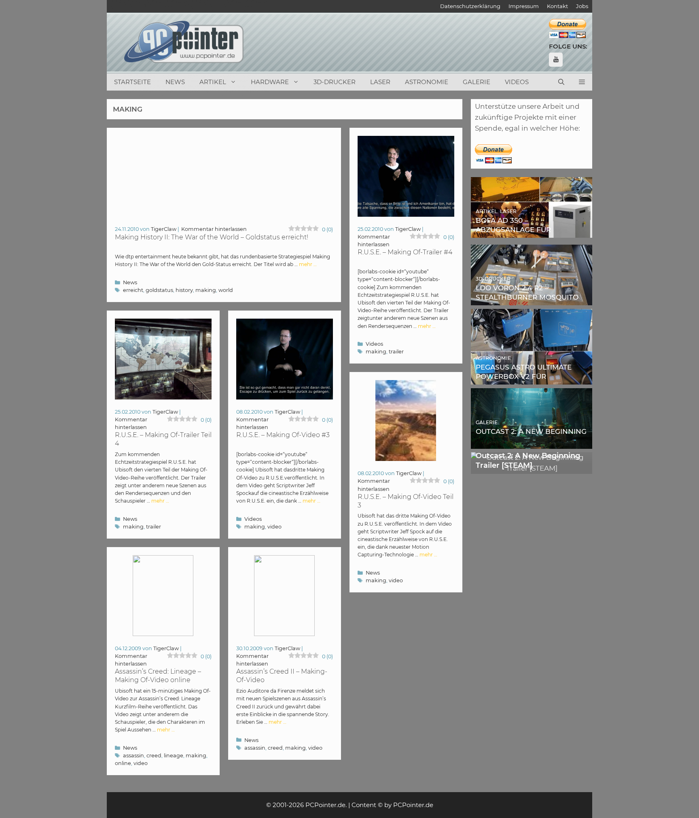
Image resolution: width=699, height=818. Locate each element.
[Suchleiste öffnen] (561, 82)
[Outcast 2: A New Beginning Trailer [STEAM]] (531, 468)
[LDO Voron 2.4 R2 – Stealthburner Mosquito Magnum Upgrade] (531, 300)
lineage (173, 755)
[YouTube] (556, 60)
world (225, 290)
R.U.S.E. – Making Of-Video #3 (283, 435)
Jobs (582, 6)
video (274, 527)
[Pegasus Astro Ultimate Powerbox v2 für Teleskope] (531, 379)
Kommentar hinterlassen (214, 229)
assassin (133, 755)
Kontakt (557, 6)
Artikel (212, 82)
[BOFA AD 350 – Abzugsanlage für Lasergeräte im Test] (531, 232)
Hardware (270, 82)
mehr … (308, 264)
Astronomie (426, 82)
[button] (582, 82)
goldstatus (159, 290)
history (184, 290)
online (123, 763)
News (175, 82)
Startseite (132, 82)
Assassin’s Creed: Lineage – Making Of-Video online (158, 676)
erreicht (133, 290)
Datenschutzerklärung (470, 6)
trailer (396, 352)
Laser (380, 82)
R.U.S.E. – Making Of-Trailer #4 (405, 252)
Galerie (476, 82)
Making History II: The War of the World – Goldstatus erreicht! (211, 237)
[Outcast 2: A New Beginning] (531, 443)
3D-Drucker (334, 82)
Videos (517, 82)
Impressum (523, 6)
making (205, 290)
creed (153, 755)
